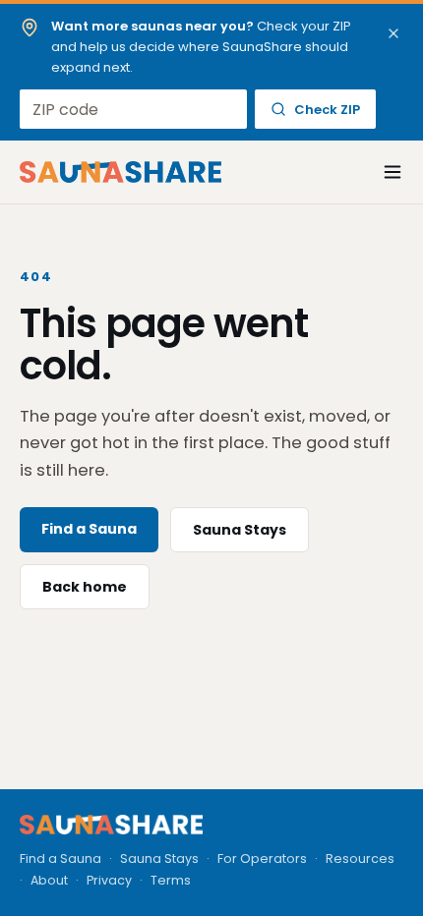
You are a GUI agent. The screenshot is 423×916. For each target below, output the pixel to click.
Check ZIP (327, 109)
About (49, 880)
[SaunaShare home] (120, 172)
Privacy (109, 880)
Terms (171, 880)
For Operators (262, 858)
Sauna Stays (239, 530)
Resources (360, 858)
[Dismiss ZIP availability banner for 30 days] (393, 33)
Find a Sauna (89, 529)
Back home (84, 587)
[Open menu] (381, 172)
